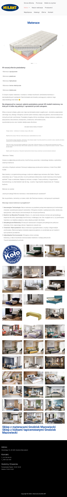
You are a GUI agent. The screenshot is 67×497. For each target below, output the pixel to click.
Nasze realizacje (37, 7)
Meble (26, 7)
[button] (29, 7)
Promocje (39, 3)
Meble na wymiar (50, 3)
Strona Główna (29, 3)
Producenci (49, 7)
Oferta (44, 12)
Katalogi (36, 12)
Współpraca (28, 12)
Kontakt (50, 12)
